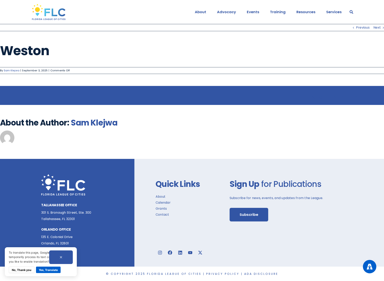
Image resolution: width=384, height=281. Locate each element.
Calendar (163, 202)
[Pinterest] (356, 97)
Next (377, 27)
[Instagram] (160, 252)
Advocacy (226, 11)
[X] (313, 97)
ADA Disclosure (261, 274)
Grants (161, 208)
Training (278, 11)
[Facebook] (306, 97)
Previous (363, 27)
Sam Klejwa (11, 70)
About (200, 11)
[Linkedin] (180, 252)
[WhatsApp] (334, 97)
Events (253, 11)
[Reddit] (320, 97)
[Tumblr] (349, 97)
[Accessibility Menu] (369, 266)
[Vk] (363, 97)
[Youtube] (190, 252)
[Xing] (371, 97)
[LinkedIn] (327, 97)
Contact (162, 214)
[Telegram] (342, 97)
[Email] (378, 97)
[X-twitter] (200, 252)
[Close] (61, 257)
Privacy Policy (222, 274)
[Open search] (351, 12)
